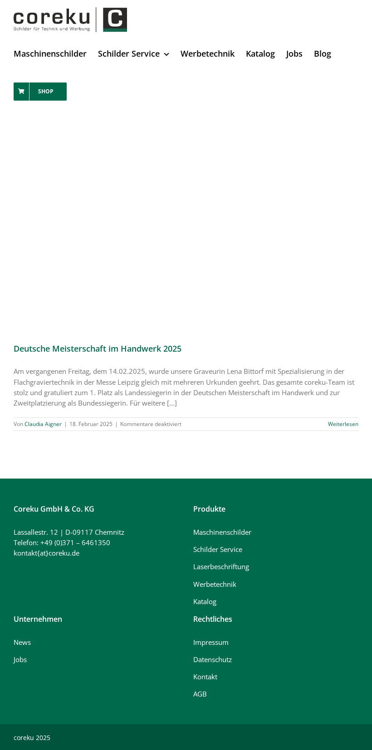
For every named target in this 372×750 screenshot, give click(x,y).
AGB (200, 693)
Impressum (211, 642)
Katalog (204, 601)
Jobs (20, 659)
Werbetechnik (214, 584)
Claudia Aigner (43, 424)
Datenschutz (212, 659)
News (22, 642)
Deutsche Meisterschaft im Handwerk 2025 (97, 348)
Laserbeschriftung (221, 566)
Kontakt (205, 676)
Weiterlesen (343, 424)
